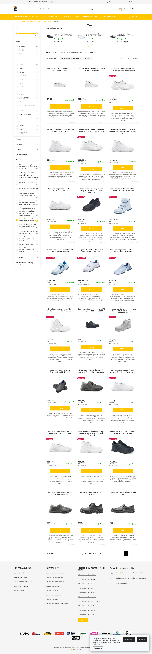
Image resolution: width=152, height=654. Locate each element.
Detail (60, 106)
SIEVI (28, 118)
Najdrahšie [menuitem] (77, 58)
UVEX (28, 129)
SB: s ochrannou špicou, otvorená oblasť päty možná (28, 195)
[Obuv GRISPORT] (47, 633)
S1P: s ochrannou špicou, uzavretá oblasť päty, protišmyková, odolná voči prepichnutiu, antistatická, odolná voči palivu (28, 211)
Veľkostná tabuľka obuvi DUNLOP (87, 610)
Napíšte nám (53, 2)
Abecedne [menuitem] (87, 58)
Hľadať (92, 9)
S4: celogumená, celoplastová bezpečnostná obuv (28, 232)
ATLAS (28, 68)
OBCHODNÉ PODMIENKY (21, 577)
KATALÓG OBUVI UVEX (52, 591)
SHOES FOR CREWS (28, 115)
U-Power (28, 126)
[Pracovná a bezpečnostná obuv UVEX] (24, 633)
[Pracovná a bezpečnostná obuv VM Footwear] (76, 638)
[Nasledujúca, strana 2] (131, 553)
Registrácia (134, 2)
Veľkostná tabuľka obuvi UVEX (86, 592)
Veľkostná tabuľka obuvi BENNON (87, 597)
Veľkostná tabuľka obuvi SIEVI (86, 614)
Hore (51, 553)
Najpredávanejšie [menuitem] (52, 58)
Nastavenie (98, 648)
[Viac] (133, 17)
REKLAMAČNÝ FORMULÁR (21, 586)
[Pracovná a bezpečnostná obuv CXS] (128, 633)
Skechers (28, 122)
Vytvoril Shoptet (77, 649)
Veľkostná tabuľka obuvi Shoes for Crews (89, 584)
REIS (28, 102)
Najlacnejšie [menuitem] (65, 58)
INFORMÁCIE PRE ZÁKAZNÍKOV (37, 2)
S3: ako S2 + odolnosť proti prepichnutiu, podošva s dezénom (28, 226)
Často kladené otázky (19, 2)
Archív (83, 620)
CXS (28, 91)
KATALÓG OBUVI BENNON (53, 595)
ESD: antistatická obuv (28, 244)
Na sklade (28, 46)
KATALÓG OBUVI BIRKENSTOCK (55, 582)
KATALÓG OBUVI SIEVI (52, 599)
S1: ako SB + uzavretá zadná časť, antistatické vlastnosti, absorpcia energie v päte (28, 202)
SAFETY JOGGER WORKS (28, 106)
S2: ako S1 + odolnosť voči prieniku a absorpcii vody (28, 220)
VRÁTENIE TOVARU (19, 591)
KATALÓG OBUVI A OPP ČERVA (55, 573)
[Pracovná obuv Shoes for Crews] (70, 633)
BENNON (28, 72)
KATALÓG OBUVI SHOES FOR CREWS (57, 604)
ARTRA (28, 65)
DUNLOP (28, 94)
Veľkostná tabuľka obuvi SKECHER (87, 575)
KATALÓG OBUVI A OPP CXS (54, 577)
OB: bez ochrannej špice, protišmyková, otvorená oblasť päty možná (28, 166)
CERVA (28, 80)
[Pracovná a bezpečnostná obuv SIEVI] (36, 633)
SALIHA (28, 111)
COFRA (28, 83)
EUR (110, 2)
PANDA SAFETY (28, 98)
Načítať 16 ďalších (93, 553)
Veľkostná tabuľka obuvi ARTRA (86, 579)
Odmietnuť (128, 640)
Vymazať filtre (92, 52)
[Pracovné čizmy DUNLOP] (59, 633)
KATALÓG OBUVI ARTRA (53, 586)
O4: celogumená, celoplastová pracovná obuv (28, 189)
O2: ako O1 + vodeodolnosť (28, 183)
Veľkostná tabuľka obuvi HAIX (86, 606)
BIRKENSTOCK (28, 76)
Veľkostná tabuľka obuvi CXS (85, 588)
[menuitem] (28, 17)
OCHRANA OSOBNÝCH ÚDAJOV (23, 582)
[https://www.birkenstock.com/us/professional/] (117, 633)
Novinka (28, 50)
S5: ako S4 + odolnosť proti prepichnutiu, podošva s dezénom (28, 238)
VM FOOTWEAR (28, 133)
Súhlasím (142, 640)
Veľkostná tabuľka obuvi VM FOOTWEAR (89, 601)
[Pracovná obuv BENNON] (105, 634)
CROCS (28, 87)
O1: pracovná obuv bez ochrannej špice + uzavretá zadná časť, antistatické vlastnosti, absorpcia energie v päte (28, 175)
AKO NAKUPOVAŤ (19, 573)
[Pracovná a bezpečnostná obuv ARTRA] (94, 633)
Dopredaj (28, 54)
